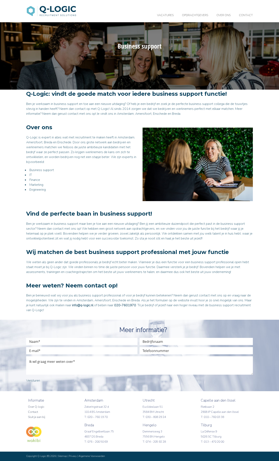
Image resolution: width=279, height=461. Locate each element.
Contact (33, 412)
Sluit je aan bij (36, 417)
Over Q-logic (36, 407)
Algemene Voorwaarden (91, 456)
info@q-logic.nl (82, 305)
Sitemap (62, 456)
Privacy (73, 456)
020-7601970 (125, 305)
